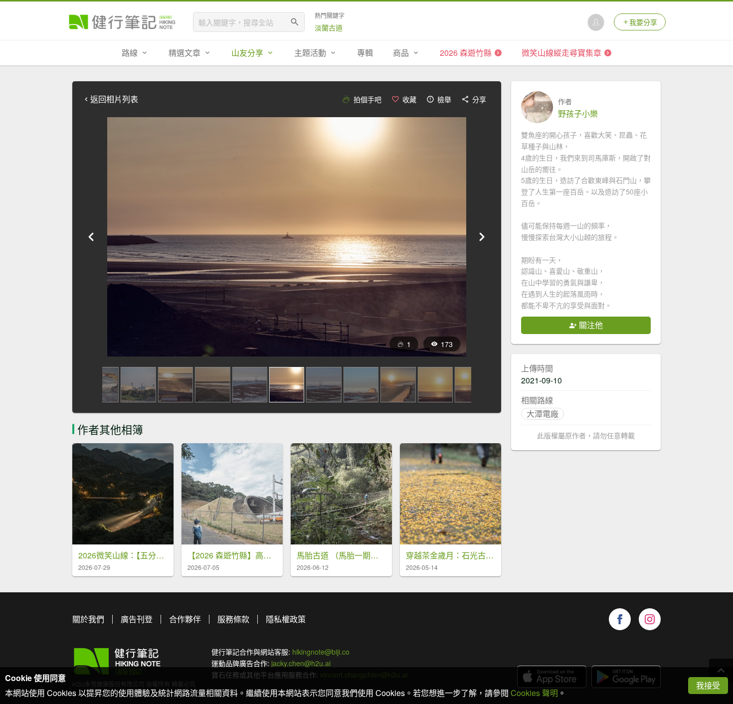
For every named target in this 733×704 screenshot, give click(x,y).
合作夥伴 (185, 619)
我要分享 (643, 22)
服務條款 (233, 619)
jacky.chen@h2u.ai (301, 663)
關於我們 (88, 619)
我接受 (708, 685)
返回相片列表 (114, 99)
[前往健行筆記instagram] (650, 619)
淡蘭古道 (329, 27)
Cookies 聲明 (534, 693)
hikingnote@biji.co (321, 652)
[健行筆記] (122, 22)
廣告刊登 (137, 619)
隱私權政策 (286, 619)
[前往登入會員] (596, 22)
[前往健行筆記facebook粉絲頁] (620, 619)
